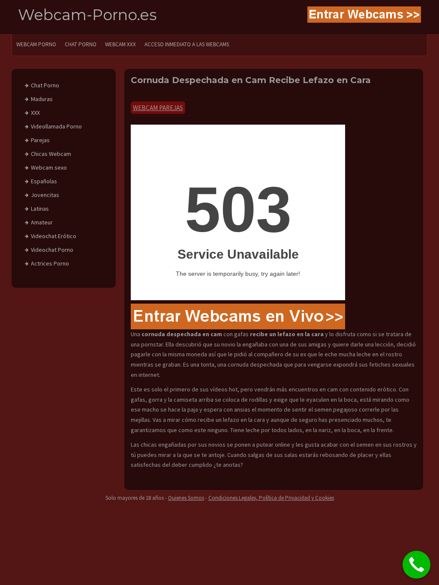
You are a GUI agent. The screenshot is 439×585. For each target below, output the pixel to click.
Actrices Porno (50, 263)
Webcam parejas (158, 108)
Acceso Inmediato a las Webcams (186, 44)
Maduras (42, 99)
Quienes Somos (186, 497)
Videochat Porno (52, 250)
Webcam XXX (120, 44)
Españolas (44, 181)
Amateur (42, 222)
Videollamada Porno (56, 126)
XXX (35, 112)
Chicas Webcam (51, 154)
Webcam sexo (49, 167)
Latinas (40, 208)
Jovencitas (45, 195)
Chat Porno (45, 85)
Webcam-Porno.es (87, 15)
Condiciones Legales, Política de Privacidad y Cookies (271, 497)
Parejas (40, 140)
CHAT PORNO (80, 44)
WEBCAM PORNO (36, 44)
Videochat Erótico (53, 236)
